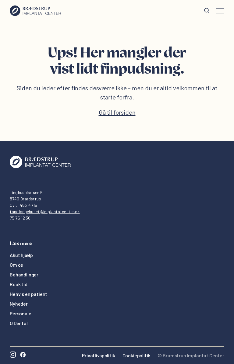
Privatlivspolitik (98, 355)
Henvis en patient (28, 294)
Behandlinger (24, 274)
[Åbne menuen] (220, 10)
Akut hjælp (21, 255)
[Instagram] (13, 355)
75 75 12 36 (20, 217)
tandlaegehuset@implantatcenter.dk (45, 211)
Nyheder (19, 304)
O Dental (19, 323)
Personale (20, 313)
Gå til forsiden (117, 112)
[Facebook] (23, 355)
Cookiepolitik (136, 355)
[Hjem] (35, 10)
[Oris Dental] (40, 166)
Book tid (18, 284)
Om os (16, 265)
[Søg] (207, 10)
